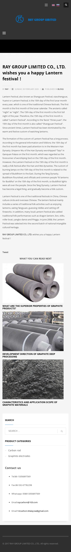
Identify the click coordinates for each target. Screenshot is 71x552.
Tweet (5, 252)
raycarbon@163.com (27, 502)
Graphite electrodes (19, 456)
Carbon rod (14, 450)
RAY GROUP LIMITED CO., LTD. (17, 234)
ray (7, 89)
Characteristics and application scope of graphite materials (29, 403)
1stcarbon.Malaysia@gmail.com (32, 510)
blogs (61, 89)
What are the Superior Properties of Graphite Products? (32, 307)
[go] (61, 431)
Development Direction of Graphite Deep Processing (28, 355)
